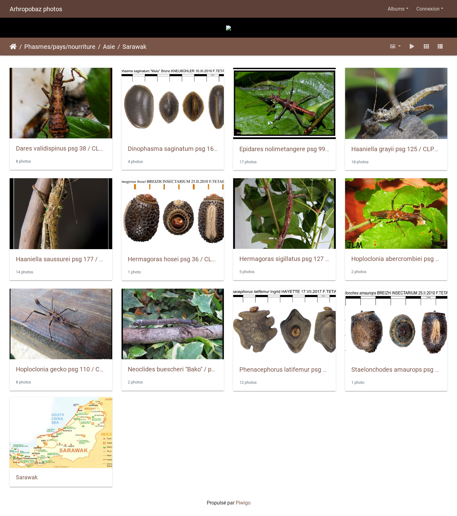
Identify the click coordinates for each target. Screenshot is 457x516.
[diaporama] (412, 46)
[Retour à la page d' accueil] (228, 27)
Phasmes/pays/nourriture (59, 46)
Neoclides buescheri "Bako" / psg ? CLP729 (187, 369)
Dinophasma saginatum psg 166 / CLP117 (186, 148)
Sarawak (134, 46)
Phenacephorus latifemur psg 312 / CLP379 (299, 369)
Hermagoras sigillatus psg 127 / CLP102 (295, 259)
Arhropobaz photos (36, 9)
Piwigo (243, 503)
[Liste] (440, 46)
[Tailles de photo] (395, 46)
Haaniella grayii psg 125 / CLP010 (398, 149)
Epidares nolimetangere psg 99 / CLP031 (296, 149)
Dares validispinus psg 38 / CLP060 (64, 148)
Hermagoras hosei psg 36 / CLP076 (177, 259)
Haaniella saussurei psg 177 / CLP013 (68, 259)
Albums (396, 9)
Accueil (13, 46)
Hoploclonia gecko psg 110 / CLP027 (66, 369)
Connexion (428, 9)
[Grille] (426, 46)
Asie (109, 46)
